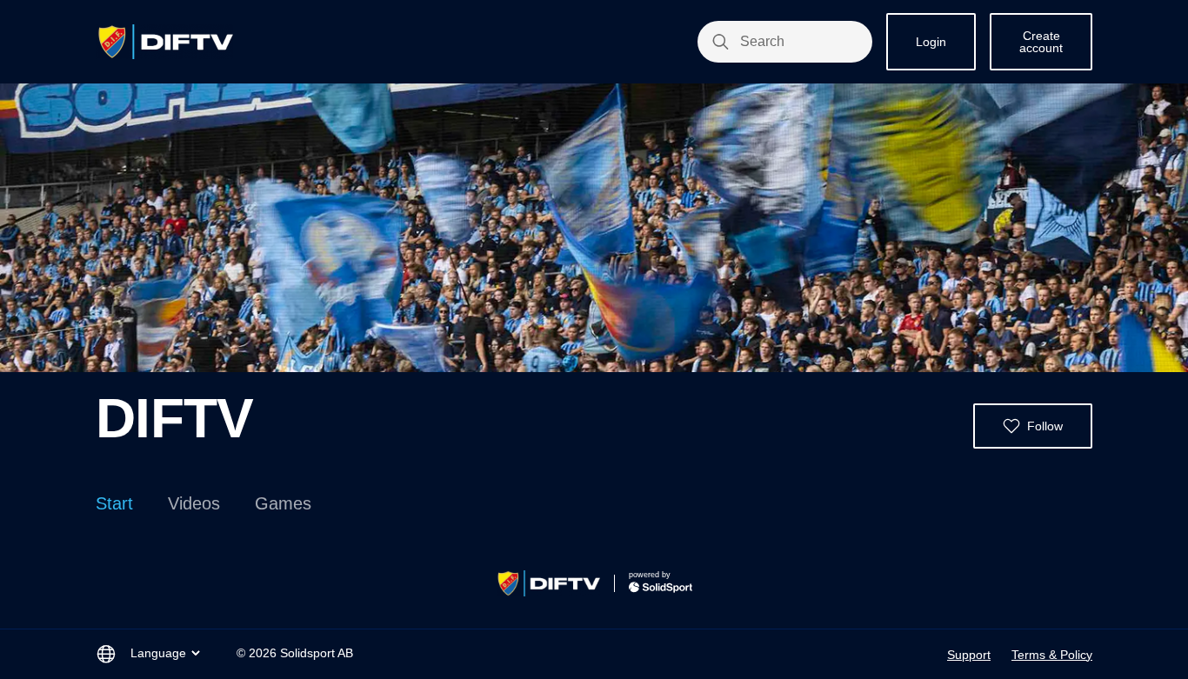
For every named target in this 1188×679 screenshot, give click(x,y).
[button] (1032, 426)
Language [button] (158, 653)
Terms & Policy (1051, 655)
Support (969, 655)
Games (283, 503)
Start (114, 503)
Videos (194, 503)
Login (931, 42)
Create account (1041, 42)
